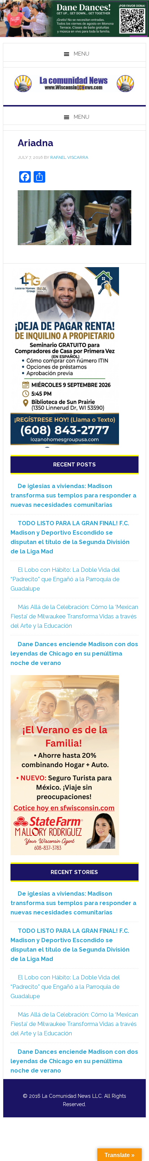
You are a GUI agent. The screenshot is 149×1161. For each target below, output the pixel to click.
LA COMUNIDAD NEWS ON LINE (74, 83)
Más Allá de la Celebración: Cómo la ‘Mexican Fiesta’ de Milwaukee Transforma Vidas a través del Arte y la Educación (74, 616)
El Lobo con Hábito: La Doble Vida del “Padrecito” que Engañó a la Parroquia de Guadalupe (65, 579)
